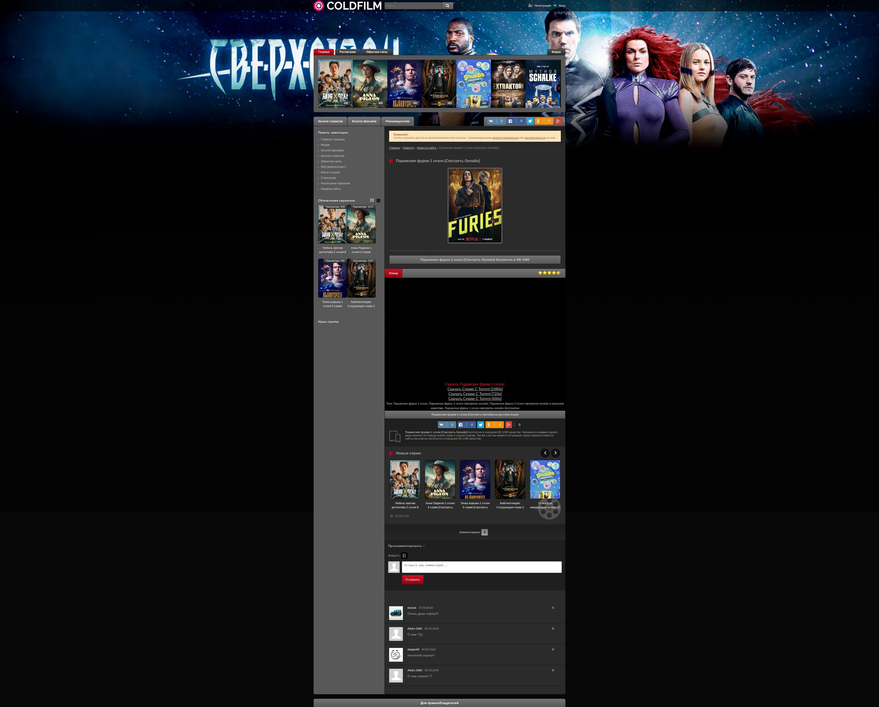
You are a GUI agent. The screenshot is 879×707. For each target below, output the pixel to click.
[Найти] (447, 5)
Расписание (348, 52)
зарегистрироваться (505, 137)
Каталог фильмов (364, 121)
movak (411, 607)
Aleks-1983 (414, 628)
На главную (348, 5)
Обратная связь (377, 52)
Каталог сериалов (330, 121)
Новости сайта (426, 148)
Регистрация (543, 5)
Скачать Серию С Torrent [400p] (475, 399)
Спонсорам (328, 177)
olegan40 (413, 649)
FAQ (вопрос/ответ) (333, 167)
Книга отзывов (330, 172)
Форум (556, 52)
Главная (323, 52)
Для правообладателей (440, 703)
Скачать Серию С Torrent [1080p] (475, 389)
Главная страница (333, 139)
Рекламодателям (398, 121)
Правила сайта (331, 188)
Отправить (412, 579)
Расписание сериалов (335, 183)
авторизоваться (535, 137)
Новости (408, 148)
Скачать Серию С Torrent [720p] (475, 394)
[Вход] (404, 555)
